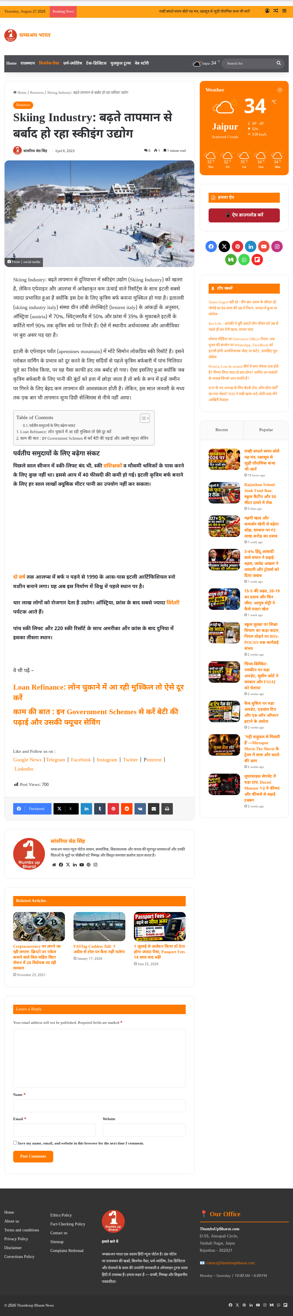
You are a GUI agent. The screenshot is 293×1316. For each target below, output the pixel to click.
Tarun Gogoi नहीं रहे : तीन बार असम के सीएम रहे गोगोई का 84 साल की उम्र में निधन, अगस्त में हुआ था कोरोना (243, 308)
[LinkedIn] (86, 809)
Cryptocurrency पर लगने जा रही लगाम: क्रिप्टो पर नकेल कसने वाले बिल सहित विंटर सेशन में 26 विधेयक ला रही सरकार (37, 957)
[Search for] (278, 64)
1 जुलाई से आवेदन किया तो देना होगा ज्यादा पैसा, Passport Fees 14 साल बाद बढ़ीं (159, 952)
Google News (27, 760)
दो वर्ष (19, 577)
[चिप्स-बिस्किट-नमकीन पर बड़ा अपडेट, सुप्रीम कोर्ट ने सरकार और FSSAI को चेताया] (224, 672)
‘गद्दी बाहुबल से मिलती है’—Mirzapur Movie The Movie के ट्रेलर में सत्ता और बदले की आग (262, 749)
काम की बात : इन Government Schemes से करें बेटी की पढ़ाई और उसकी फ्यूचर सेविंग (84, 438)
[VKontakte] (140, 809)
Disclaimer (13, 1248)
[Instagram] (95, 864)
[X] (67, 864)
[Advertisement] (99, 532)
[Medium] (231, 259)
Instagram (107, 760)
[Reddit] (126, 809)
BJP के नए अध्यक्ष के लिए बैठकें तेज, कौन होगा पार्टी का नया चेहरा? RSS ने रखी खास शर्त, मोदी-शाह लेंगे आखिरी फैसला (243, 394)
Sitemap (57, 1242)
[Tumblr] (100, 809)
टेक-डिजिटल (96, 63)
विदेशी (173, 603)
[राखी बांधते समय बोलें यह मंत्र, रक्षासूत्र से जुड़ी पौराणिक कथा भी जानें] (224, 459)
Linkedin (24, 769)
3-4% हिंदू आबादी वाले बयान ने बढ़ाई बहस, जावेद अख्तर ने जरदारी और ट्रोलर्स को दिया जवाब (261, 564)
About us (11, 1221)
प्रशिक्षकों (113, 466)
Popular (266, 430)
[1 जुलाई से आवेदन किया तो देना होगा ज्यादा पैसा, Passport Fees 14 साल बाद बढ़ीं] (160, 926)
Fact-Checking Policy (67, 1224)
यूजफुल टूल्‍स (120, 63)
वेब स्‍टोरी (142, 63)
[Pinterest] (113, 809)
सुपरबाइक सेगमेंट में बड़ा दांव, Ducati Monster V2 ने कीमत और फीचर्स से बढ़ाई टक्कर (262, 788)
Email (19, 1119)
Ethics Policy (61, 1215)
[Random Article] (276, 11)
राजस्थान (28, 63)
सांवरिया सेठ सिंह (35, 151)
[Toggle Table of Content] (142, 418)
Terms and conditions (21, 1230)
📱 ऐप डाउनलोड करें (244, 215)
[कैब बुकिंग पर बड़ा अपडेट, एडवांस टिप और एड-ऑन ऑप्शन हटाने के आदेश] (224, 711)
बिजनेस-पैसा (49, 63)
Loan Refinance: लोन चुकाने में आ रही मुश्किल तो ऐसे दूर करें (65, 432)
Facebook (81, 760)
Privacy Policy (16, 1239)
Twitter (130, 760)
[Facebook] (61, 864)
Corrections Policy (19, 1257)
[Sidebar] (284, 11)
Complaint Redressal (67, 1251)
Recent (221, 430)
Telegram (55, 760)
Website (109, 1119)
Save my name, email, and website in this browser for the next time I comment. (81, 1143)
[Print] (167, 809)
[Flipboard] (257, 259)
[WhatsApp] (244, 259)
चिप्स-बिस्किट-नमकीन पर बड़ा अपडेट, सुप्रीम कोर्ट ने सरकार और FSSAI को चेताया (261, 676)
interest (154, 760)
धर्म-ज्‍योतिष (72, 63)
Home (11, 63)
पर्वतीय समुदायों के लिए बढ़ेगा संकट (52, 426)
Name (19, 1094)
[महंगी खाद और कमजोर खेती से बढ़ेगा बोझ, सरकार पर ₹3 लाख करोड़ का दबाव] (224, 526)
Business (37, 92)
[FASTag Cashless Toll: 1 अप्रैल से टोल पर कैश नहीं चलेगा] (99, 926)
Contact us (58, 1233)
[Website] (54, 864)
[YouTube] (81, 864)
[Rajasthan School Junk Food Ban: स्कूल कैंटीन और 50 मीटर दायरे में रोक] (224, 492)
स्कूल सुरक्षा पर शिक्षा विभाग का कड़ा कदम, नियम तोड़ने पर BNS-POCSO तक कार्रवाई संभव (261, 637)
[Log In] (267, 11)
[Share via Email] (153, 809)
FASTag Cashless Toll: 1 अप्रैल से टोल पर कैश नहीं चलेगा (99, 949)
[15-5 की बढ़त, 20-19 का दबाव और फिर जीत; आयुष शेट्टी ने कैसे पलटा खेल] (224, 599)
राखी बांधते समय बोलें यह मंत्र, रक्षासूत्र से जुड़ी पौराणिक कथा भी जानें (198, 11)
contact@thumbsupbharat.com (230, 1263)
